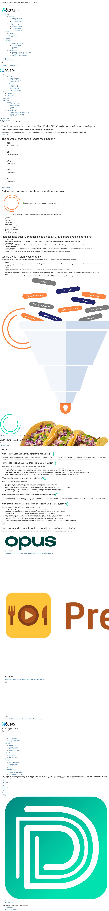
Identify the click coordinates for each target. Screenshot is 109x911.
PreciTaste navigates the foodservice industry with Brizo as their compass (25, 679)
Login (7, 58)
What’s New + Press (17, 44)
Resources (8, 40)
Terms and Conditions (11, 909)
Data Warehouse (13, 37)
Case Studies (15, 47)
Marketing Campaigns (18, 20)
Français (7, 120)
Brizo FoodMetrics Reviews (5, 782)
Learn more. (41, 3)
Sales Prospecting (17, 18)
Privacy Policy (9, 907)
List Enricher (12, 35)
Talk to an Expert (9, 60)
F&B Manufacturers (17, 30)
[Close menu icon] (14, 70)
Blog (13, 49)
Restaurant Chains (17, 26)
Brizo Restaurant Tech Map (19, 55)
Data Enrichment (16, 21)
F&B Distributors (16, 28)
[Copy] (3, 523)
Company (7, 38)
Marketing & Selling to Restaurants (21, 52)
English (2, 120)
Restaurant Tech (16, 25)
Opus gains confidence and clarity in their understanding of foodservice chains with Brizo (29, 553)
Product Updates (16, 45)
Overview (11, 33)
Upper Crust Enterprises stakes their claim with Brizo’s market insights (24, 719)
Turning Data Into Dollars (18, 54)
